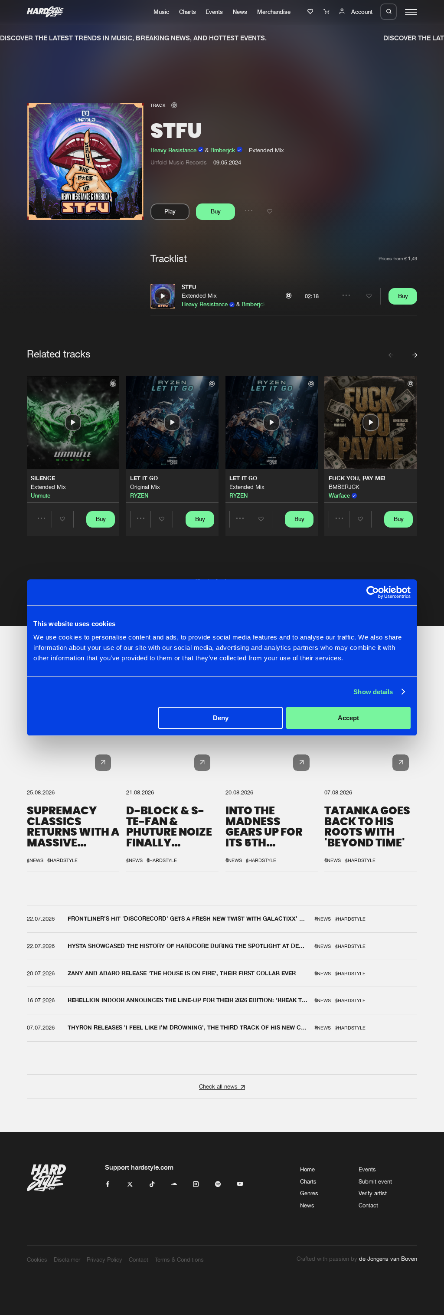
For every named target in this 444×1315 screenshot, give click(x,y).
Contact (368, 1205)
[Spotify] (218, 1184)
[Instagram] (196, 1184)
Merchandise (274, 11)
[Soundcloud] (174, 1184)
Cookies (37, 1259)
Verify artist (373, 1193)
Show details (373, 691)
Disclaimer (67, 1259)
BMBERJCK (344, 486)
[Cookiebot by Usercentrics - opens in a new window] (373, 592)
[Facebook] (108, 1184)
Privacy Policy (104, 1259)
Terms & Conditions (179, 1259)
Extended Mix (199, 295)
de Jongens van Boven (388, 1258)
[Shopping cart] (327, 11)
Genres (309, 1193)
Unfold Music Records (178, 162)
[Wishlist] (311, 11)
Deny (221, 717)
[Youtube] (240, 1184)
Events (214, 11)
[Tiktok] (152, 1184)
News (240, 11)
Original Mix (145, 486)
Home (307, 1169)
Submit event (375, 1181)
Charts (187, 11)
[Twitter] (130, 1184)
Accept (348, 717)
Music (161, 11)
